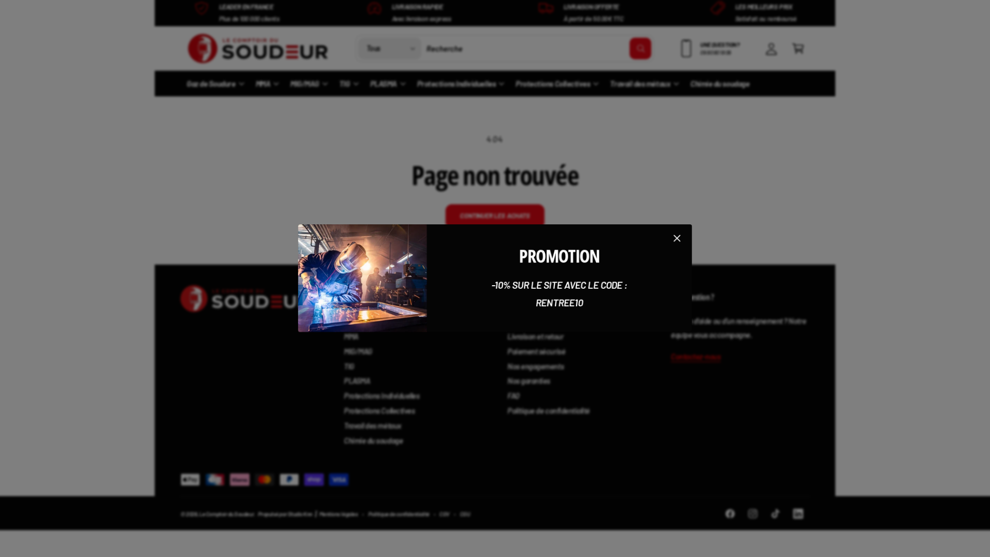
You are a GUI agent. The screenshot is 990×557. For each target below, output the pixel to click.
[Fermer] (677, 238)
